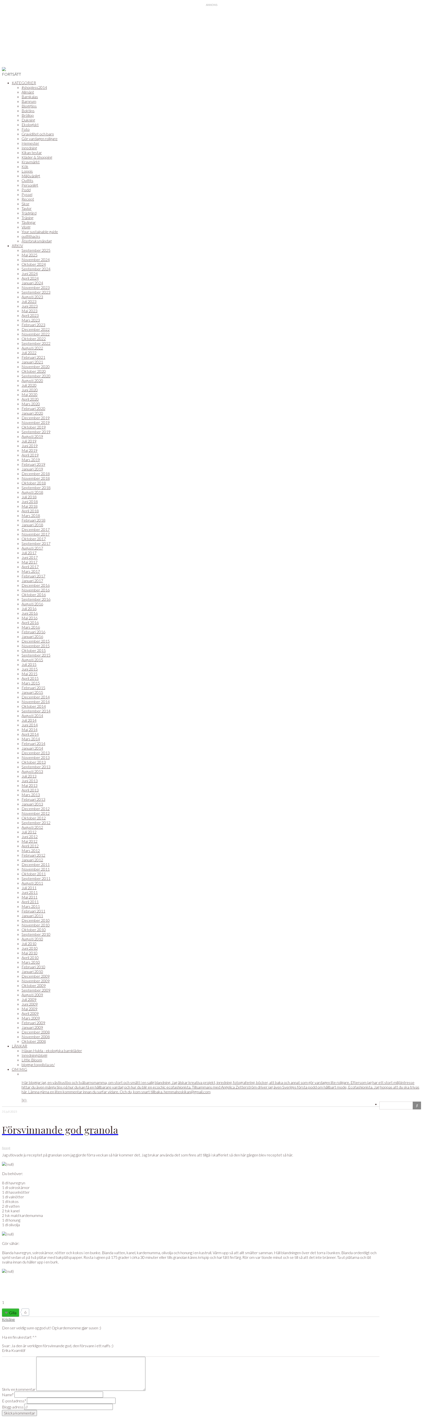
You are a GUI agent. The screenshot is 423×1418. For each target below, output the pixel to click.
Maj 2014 (29, 729)
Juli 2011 (29, 887)
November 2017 (36, 534)
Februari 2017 (33, 576)
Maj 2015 (29, 673)
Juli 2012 (29, 831)
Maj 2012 (29, 841)
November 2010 (36, 925)
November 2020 (36, 366)
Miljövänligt (31, 175)
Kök (25, 166)
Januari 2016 (32, 636)
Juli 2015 (29, 664)
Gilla (12, 1312)
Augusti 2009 (32, 994)
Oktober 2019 (34, 427)
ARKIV (17, 245)
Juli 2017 (29, 552)
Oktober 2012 (34, 818)
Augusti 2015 (32, 659)
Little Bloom (32, 1059)
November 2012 (36, 813)
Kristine (8, 1319)
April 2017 (30, 566)
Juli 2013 (29, 776)
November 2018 (36, 478)
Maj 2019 (29, 450)
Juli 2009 (29, 999)
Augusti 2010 (32, 939)
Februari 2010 (33, 966)
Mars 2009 (31, 1018)
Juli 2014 (29, 720)
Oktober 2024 (34, 264)
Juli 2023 (29, 301)
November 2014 (36, 701)
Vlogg (26, 227)
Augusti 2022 (32, 348)
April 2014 (30, 734)
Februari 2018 (33, 520)
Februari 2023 (33, 324)
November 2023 (36, 287)
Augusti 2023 (32, 296)
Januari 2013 (32, 804)
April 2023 (30, 315)
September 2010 (36, 934)
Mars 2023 (31, 320)
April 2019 (30, 455)
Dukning (28, 120)
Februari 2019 (33, 464)
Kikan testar (32, 152)
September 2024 (36, 268)
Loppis (27, 171)
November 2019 (36, 422)
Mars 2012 (31, 850)
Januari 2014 (32, 748)
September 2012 (36, 822)
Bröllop (28, 115)
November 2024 (36, 259)
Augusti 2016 (32, 603)
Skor (25, 203)
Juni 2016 (30, 613)
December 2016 (36, 585)
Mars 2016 (31, 627)
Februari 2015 (33, 687)
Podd (26, 189)
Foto (26, 129)
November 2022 (36, 334)
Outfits (27, 180)
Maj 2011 (29, 897)
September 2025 (36, 250)
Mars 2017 (31, 571)
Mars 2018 (31, 515)
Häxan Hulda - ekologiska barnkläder (52, 1050)
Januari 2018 (32, 524)
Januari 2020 (32, 413)
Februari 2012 (33, 855)
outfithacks (31, 236)
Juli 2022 (29, 352)
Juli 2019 (29, 441)
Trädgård (29, 213)
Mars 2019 (31, 459)
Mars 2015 (31, 683)
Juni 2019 (30, 445)
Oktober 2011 (34, 873)
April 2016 (30, 622)
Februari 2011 (33, 911)
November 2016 (36, 590)
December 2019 (36, 417)
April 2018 (30, 510)
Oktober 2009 (34, 985)
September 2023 (36, 292)
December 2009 (36, 976)
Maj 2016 (29, 617)
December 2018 (36, 473)
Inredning (29, 147)
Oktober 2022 (34, 338)
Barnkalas (30, 96)
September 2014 (36, 711)
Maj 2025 (29, 254)
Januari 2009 (32, 1027)
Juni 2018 (30, 501)
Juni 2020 (30, 389)
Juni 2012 (30, 836)
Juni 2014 (30, 724)
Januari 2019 (32, 469)
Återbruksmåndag (37, 241)
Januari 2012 (32, 859)
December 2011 (36, 864)
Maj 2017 (29, 562)
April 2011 (30, 901)
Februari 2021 (33, 357)
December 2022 (36, 329)
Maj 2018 (29, 506)
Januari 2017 (32, 580)
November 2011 (36, 869)
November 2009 (36, 980)
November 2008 (36, 1036)
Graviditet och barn (38, 134)
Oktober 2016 (34, 594)
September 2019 (36, 431)
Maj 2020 (29, 394)
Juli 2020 (29, 385)
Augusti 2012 (32, 827)
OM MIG (19, 1069)
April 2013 (30, 790)
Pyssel (27, 194)
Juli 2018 (29, 496)
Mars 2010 (31, 962)
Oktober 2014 (34, 706)
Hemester (30, 143)
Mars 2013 (31, 794)
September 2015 (36, 655)
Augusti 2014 (32, 715)
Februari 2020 (33, 408)
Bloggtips (29, 106)
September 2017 (36, 543)
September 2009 (36, 990)
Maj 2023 (29, 310)
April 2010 (30, 957)
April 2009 (30, 1013)
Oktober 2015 (34, 650)
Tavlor (27, 208)
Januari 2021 (32, 362)
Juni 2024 (30, 273)
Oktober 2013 (34, 762)
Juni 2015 (30, 669)
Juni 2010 (30, 948)
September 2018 (36, 487)
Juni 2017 (30, 557)
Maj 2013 (29, 785)
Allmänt (28, 92)
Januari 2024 (32, 282)
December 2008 (36, 1032)
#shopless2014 (34, 87)
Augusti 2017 (32, 548)
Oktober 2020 (34, 371)
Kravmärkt (31, 161)
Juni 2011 (30, 892)
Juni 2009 (30, 1004)
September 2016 (36, 599)
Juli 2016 (29, 608)
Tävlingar (29, 222)
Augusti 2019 (32, 436)
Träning (27, 217)
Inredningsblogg (34, 1055)
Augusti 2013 (32, 771)
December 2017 (36, 529)
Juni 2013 (30, 780)
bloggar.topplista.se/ (38, 1064)
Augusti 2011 (32, 883)
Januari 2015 (32, 692)
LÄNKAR (19, 1046)
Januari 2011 (32, 915)
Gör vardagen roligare (40, 138)
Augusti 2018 (32, 492)
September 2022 (36, 343)
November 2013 (36, 757)
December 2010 (36, 920)
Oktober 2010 (34, 929)
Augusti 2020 (32, 380)
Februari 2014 (33, 743)
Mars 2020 (31, 403)
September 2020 (36, 375)
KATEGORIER (24, 82)
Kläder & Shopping (37, 157)
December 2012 (36, 808)
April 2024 (30, 278)
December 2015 (36, 641)
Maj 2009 (29, 1008)
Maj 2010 (29, 952)
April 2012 (30, 845)
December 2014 (36, 697)
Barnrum (29, 101)
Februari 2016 (33, 631)
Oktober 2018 (34, 483)
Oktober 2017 (34, 538)
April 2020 (30, 399)
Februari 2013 (33, 799)
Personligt (30, 185)
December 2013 (36, 752)
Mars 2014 (31, 738)
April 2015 (30, 678)
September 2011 (36, 878)
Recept (28, 199)
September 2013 (36, 766)
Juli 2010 (29, 943)
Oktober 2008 (34, 1041)
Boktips (28, 110)
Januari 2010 (32, 971)
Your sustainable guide (40, 231)
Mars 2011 (31, 906)
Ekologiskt (30, 124)
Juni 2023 (30, 306)
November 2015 (36, 645)
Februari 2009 (33, 1022)
